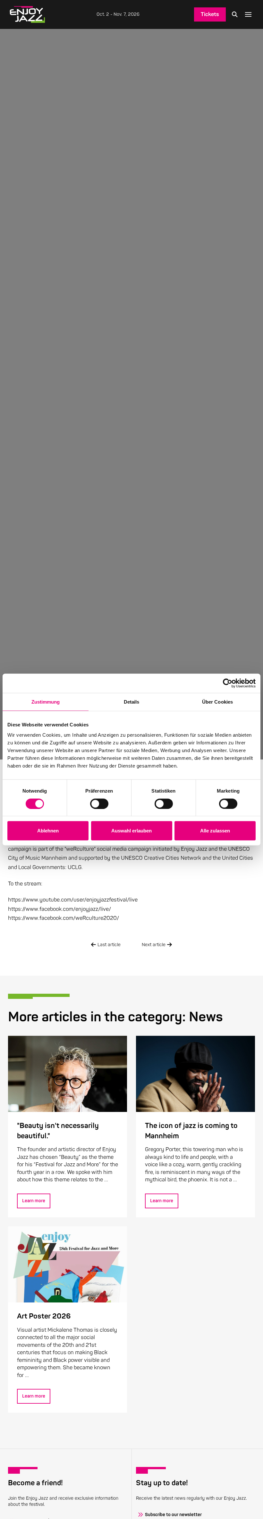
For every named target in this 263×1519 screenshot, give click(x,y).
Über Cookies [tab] (217, 702)
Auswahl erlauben (131, 830)
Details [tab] (132, 702)
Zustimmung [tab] (45, 702)
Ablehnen (48, 830)
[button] (235, 14)
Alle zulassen (215, 830)
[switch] (99, 803)
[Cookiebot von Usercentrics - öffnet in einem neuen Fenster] (227, 683)
